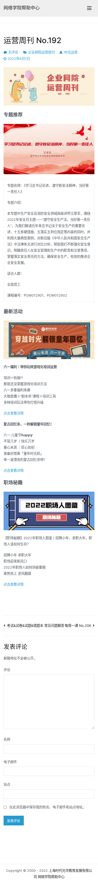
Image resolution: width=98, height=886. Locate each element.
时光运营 (71, 52)
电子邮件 (10, 762)
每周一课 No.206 (78, 625)
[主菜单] (89, 8)
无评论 (13, 52)
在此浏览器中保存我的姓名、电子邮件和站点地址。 (47, 807)
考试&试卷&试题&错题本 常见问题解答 (35, 625)
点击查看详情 (14, 413)
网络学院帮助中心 (22, 8)
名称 (7, 739)
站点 (7, 784)
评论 (7, 670)
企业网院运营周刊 (41, 52)
